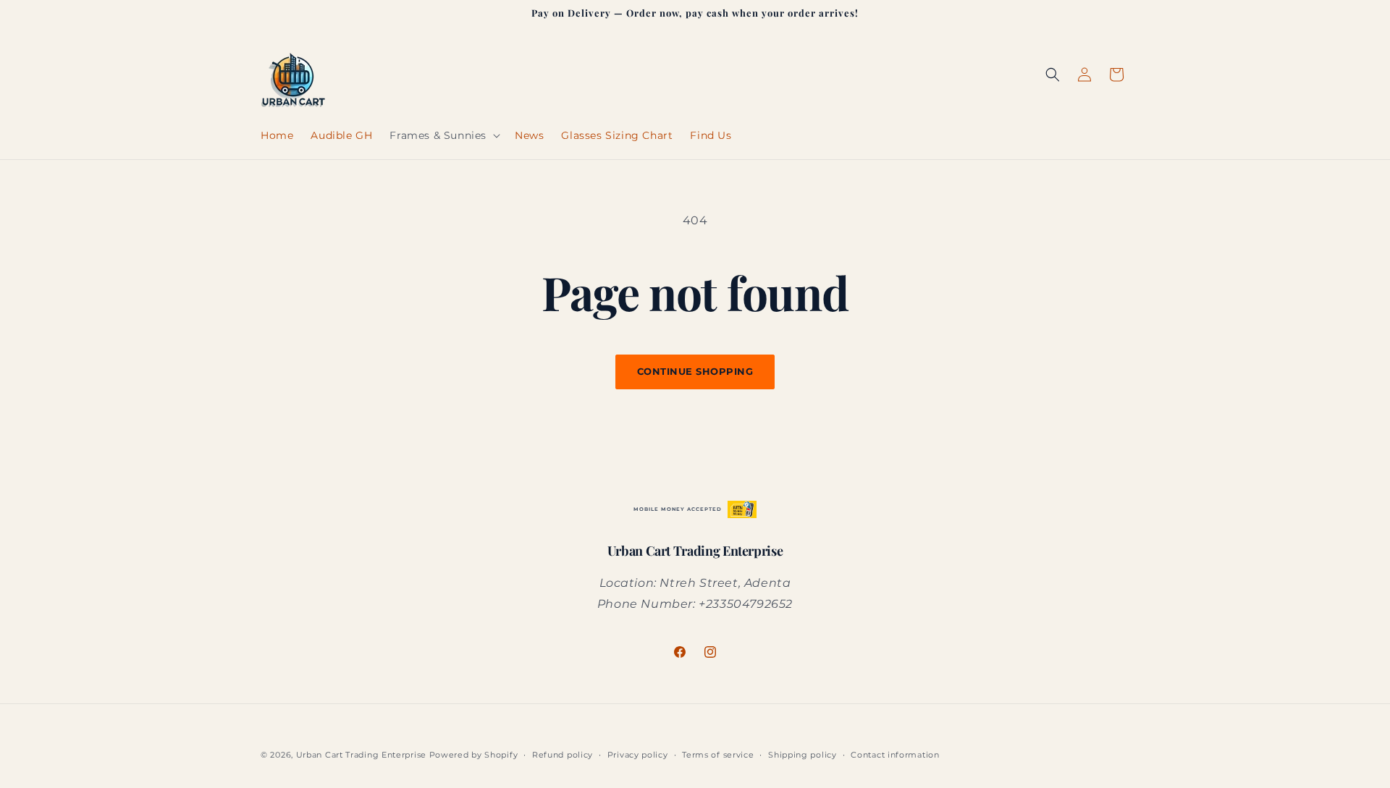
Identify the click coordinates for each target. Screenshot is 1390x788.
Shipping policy (802, 755)
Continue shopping (695, 371)
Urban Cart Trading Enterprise (361, 755)
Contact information (895, 755)
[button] (443, 135)
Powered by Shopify (473, 755)
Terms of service (718, 755)
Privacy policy (637, 755)
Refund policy (562, 755)
